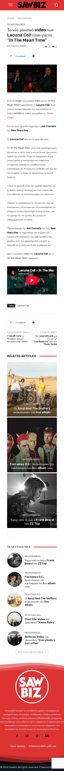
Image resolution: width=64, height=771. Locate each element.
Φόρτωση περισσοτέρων (31, 651)
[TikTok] (37, 736)
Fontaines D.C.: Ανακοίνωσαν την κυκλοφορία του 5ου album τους (32, 465)
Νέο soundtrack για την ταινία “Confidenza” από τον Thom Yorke (45, 340)
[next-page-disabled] (15, 534)
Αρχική (10, 18)
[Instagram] (27, 736)
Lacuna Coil (23, 305)
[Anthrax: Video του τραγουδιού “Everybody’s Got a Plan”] (14, 638)
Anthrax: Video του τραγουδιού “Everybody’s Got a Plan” (40, 640)
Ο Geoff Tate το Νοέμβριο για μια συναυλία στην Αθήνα (17, 339)
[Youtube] (46, 736)
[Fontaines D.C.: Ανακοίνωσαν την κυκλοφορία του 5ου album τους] (32, 445)
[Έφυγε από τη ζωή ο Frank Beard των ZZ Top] (32, 500)
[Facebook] (17, 736)
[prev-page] (9, 534)
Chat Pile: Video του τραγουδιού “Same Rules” (40, 621)
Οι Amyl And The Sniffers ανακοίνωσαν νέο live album (32, 410)
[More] (33, 56)
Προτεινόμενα (32, 459)
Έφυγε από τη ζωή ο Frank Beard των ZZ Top (32, 521)
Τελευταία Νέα (24, 18)
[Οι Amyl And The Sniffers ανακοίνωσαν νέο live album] (32, 389)
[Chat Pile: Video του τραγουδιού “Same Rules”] (14, 619)
